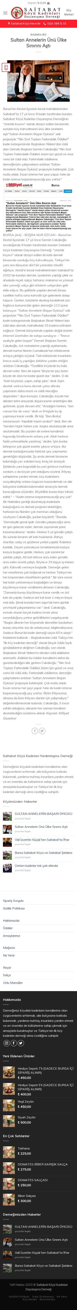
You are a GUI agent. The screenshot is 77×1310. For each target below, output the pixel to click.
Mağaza (9, 948)
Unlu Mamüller (13, 983)
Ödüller (8, 928)
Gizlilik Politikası (14, 908)
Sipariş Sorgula (13, 901)
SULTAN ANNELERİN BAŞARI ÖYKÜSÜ (43, 814)
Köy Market (30, 1299)
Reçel (7, 967)
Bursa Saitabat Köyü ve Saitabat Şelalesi (43, 853)
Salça (7, 975)
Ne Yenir (9, 955)
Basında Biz (38, 34)
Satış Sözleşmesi (43, 1296)
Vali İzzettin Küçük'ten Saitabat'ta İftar (42, 840)
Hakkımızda (11, 920)
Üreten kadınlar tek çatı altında (36, 866)
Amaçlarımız (11, 936)
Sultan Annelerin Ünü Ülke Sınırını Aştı (41, 827)
